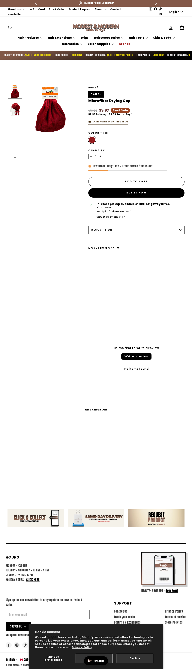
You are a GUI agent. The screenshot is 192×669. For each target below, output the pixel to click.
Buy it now (136, 192)
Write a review (136, 356)
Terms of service (175, 617)
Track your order (124, 617)
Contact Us (121, 611)
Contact (115, 9)
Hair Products (28, 38)
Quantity (96, 150)
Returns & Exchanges (127, 622)
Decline (135, 658)
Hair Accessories (107, 38)
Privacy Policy (82, 647)
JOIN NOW (69, 55)
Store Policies (174, 622)
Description (101, 229)
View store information (111, 217)
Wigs (84, 38)
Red (92, 140)
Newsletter (15, 14)
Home (92, 87)
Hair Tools (137, 38)
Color (97, 132)
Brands (124, 44)
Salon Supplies (99, 44)
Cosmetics (70, 44)
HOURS (12, 557)
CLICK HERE (33, 579)
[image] (163, 568)
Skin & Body (162, 38)
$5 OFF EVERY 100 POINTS (30, 55)
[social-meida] (9, 645)
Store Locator (17, 9)
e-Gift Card (37, 9)
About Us (101, 9)
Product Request (80, 9)
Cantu (96, 94)
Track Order (57, 9)
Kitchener (108, 3)
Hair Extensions (60, 38)
